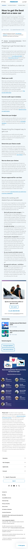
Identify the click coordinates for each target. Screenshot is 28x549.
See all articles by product (14, 374)
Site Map (4, 494)
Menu (4, 1)
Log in (25, 1)
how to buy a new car (13, 57)
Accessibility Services (6, 497)
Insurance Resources (6, 512)
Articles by (12, 5)
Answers (4, 5)
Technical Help (5, 500)
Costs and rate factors (8, 349)
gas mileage (20, 154)
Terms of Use (5, 506)
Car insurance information (15, 40)
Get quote (22, 545)
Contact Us (4, 492)
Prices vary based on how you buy (17, 527)
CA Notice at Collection (7, 509)
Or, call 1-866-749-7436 (14, 310)
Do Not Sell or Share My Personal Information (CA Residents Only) (12, 516)
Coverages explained (8, 345)
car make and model (17, 56)
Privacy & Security (6, 503)
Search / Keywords (11, 477)
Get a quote (14, 306)
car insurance (16, 313)
